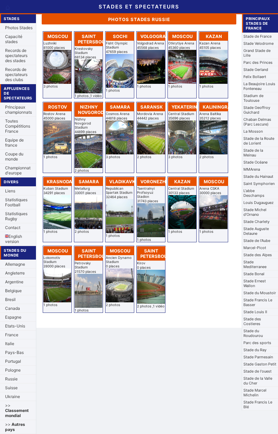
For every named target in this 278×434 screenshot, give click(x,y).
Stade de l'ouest (257, 371)
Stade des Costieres (252, 321)
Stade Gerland (255, 69)
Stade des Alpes (257, 254)
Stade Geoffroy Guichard (256, 110)
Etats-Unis (15, 325)
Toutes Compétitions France (17, 126)
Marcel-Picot (254, 247)
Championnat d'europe (18, 170)
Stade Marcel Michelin (254, 392)
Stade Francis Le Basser (257, 302)
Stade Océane (255, 162)
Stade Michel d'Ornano (254, 212)
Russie (11, 378)
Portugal (13, 361)
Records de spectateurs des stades (16, 55)
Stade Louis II (255, 311)
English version (13, 239)
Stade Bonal (253, 273)
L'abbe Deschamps (253, 193)
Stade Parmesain (258, 357)
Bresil (10, 299)
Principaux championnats (18, 110)
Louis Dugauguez (258, 202)
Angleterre (15, 273)
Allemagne (15, 264)
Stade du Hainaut (258, 176)
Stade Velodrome (258, 43)
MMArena (251, 169)
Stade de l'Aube (256, 240)
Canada (12, 308)
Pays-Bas (14, 352)
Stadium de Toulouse (253, 98)
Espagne (13, 317)
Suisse (11, 387)
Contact (12, 227)
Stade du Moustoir (259, 292)
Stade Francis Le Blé (257, 404)
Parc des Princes (258, 62)
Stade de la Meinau (253, 152)
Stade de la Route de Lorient (258, 141)
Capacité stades (13, 39)
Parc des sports (257, 342)
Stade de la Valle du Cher (257, 380)
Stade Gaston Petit (259, 364)
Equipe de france (14, 142)
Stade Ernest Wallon (254, 283)
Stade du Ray (254, 349)
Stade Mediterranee (254, 264)
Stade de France (257, 36)
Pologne (13, 370)
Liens (10, 190)
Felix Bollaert (254, 76)
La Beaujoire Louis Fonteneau (259, 86)
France (11, 334)
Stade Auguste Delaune (256, 231)
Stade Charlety (256, 221)
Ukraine (12, 396)
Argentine (14, 281)
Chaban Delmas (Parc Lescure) (257, 122)
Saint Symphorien (259, 183)
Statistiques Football (16, 202)
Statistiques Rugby (16, 216)
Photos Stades (19, 27)
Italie (9, 343)
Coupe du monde (14, 156)
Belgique (13, 290)
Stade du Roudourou (253, 333)
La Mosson (253, 131)
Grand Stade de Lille (257, 53)
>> (17, 410)
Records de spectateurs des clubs (16, 74)
